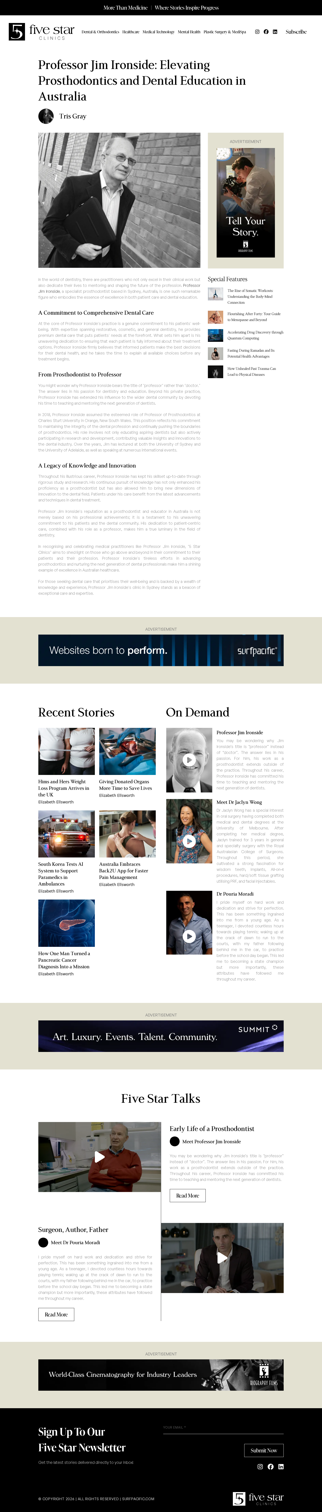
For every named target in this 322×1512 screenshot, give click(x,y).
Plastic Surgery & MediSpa (225, 31)
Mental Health (189, 31)
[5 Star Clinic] (258, 1499)
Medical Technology (159, 31)
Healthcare (130, 31)
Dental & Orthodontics (100, 31)
